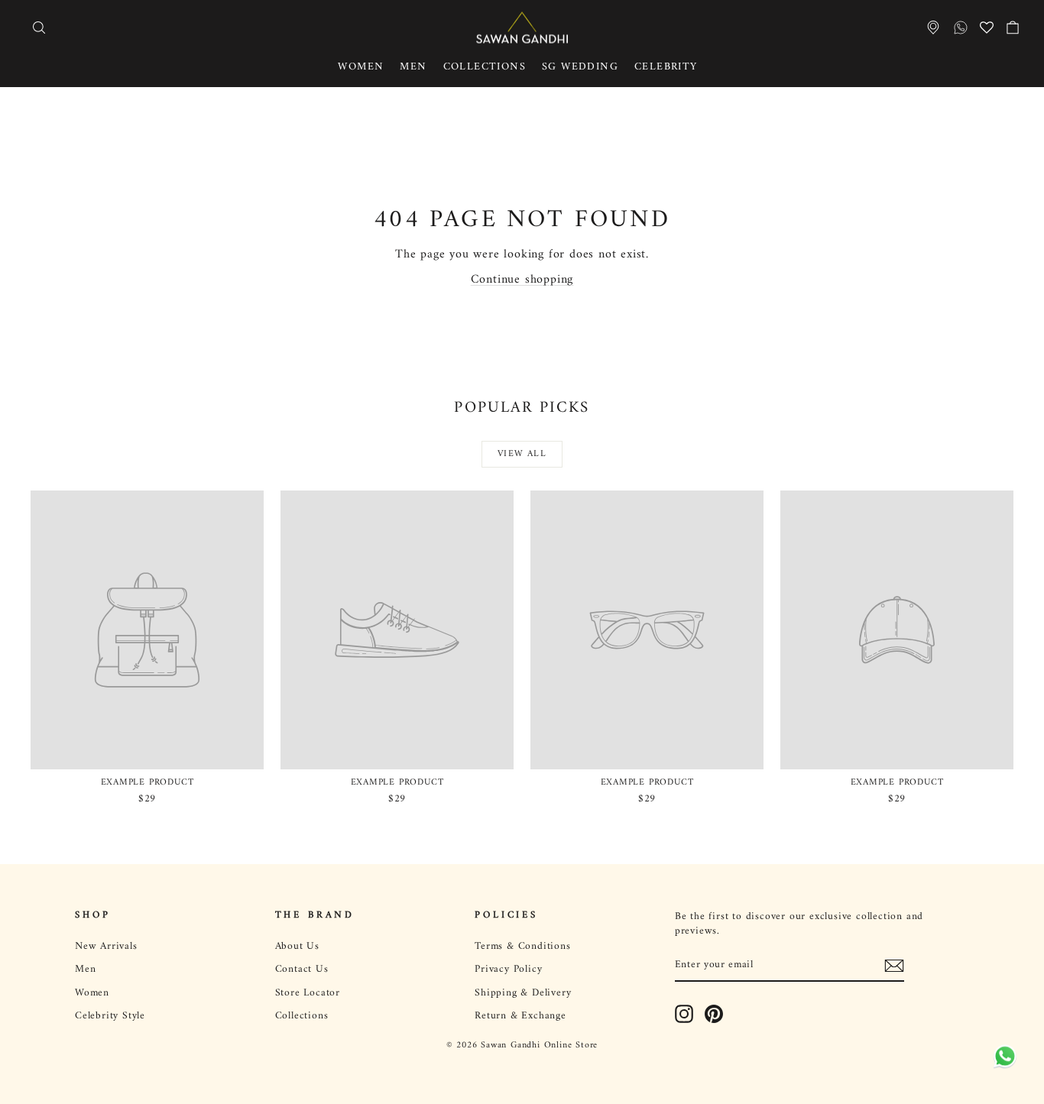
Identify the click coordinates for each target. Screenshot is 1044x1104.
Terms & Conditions (522, 946)
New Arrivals (106, 946)
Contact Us (302, 969)
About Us (297, 946)
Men (413, 66)
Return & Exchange (520, 1016)
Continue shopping (522, 279)
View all (522, 454)
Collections (484, 66)
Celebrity (666, 66)
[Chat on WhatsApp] (1002, 1061)
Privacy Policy (508, 969)
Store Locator (307, 993)
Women (361, 66)
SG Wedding (580, 66)
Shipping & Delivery (523, 993)
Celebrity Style (110, 1016)
